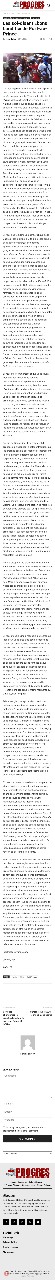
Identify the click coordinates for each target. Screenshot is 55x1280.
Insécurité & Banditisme (20, 13)
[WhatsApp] (26, 46)
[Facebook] (6, 46)
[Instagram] (14, 1222)
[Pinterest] (19, 46)
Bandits (14, 977)
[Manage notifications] (6, 1273)
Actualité (26, 18)
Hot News (35, 18)
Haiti (22, 977)
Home (5, 13)
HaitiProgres (32, 977)
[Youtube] (38, 1222)
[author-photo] (28, 1049)
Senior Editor (11, 39)
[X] (13, 46)
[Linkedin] (22, 1222)
